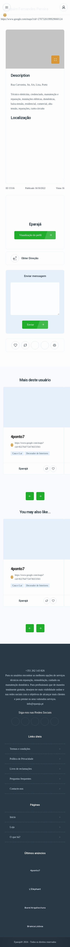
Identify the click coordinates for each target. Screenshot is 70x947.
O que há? (15, 837)
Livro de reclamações (21, 768)
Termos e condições (20, 748)
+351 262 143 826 (35, 670)
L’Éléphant (35, 889)
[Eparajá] (35, 7)
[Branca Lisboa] (35, 919)
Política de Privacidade (21, 758)
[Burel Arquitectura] (35, 901)
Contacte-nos (16, 788)
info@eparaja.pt (35, 703)
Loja (12, 827)
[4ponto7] (35, 864)
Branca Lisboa (35, 926)
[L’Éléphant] (35, 882)
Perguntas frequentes (20, 778)
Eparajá (35, 224)
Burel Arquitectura (35, 908)
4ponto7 (35, 870)
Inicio (13, 817)
